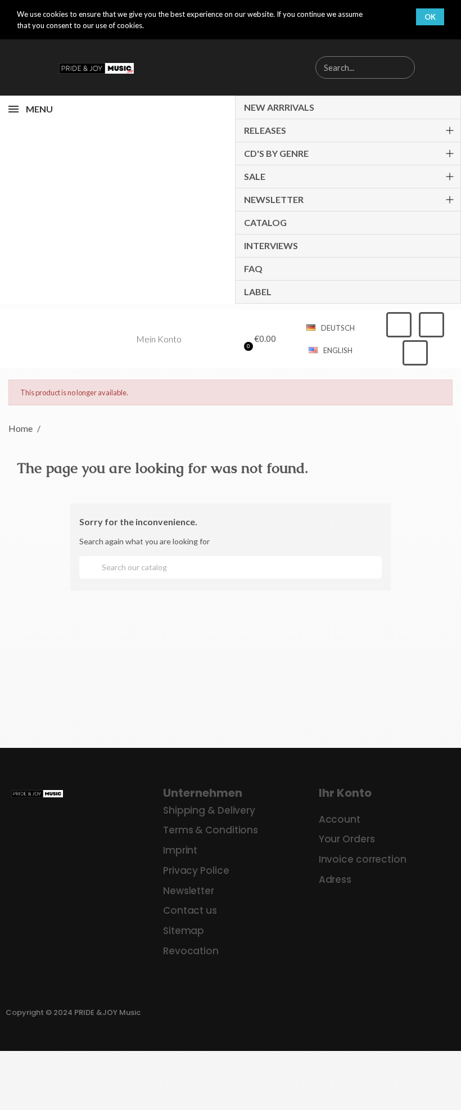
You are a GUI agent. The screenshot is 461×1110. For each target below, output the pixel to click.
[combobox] (346, 67)
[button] (258, 339)
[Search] (403, 67)
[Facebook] (399, 324)
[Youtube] (415, 353)
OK (430, 16)
